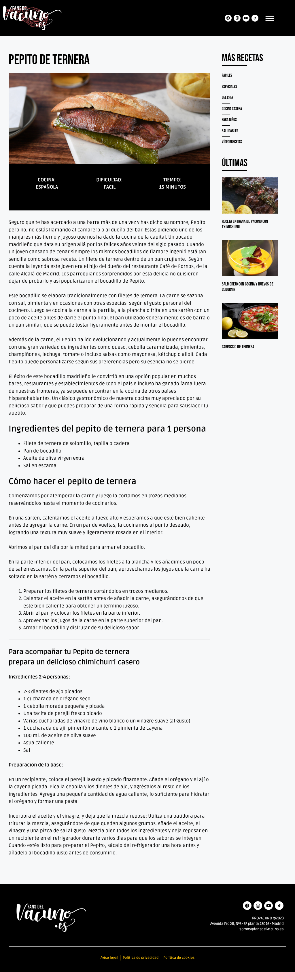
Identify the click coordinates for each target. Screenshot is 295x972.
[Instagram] (237, 18)
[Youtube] (246, 18)
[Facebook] (228, 18)
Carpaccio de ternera (238, 347)
